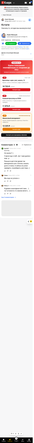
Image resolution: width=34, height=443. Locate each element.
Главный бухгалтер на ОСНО (11, 98)
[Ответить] (10, 171)
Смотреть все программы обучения (16, 135)
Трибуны (20, 47)
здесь (27, 48)
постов (16, 40)
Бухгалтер (6, 150)
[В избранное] (18, 433)
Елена (6, 175)
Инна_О (6, 185)
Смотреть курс (16, 89)
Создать (16, 440)
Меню (22, 441)
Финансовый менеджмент (11, 118)
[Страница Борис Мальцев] (2, 19)
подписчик (6, 40)
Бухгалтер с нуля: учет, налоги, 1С (13, 80)
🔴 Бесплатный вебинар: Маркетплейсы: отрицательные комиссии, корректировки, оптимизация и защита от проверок (16, 9)
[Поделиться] (21, 433)
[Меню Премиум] (13, 2)
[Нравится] (15, 433)
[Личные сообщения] (25, 2)
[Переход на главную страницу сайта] (6, 2)
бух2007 (6, 148)
